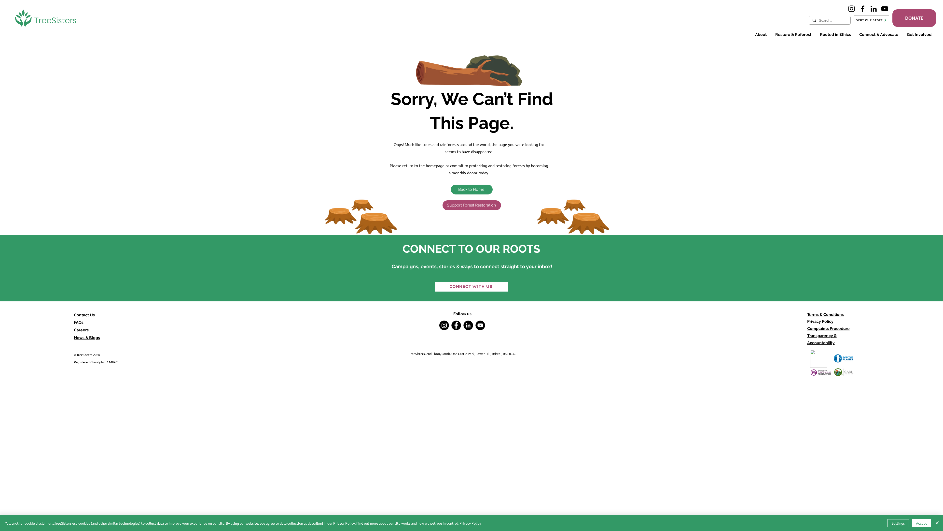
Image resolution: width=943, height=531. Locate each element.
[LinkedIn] (873, 8)
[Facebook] (862, 8)
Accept (921, 523)
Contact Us (84, 315)
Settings (898, 523)
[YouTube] (884, 8)
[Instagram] (851, 8)
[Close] (937, 523)
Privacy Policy (820, 321)
